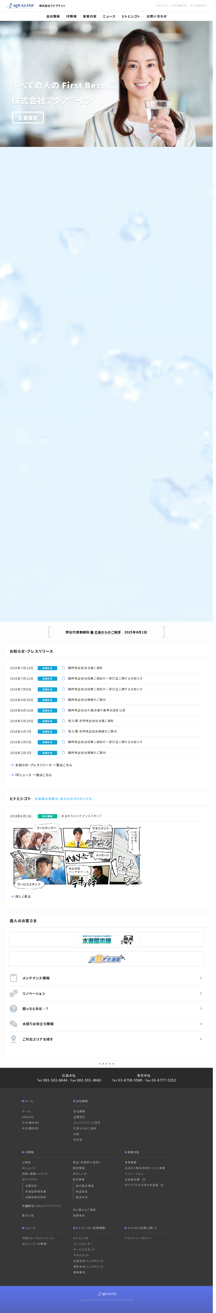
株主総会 (82, 1191)
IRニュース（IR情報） (35, 1244)
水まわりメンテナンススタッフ (81, 816)
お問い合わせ (157, 16)
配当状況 (82, 1197)
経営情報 (79, 1168)
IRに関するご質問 (84, 1210)
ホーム (26, 1111)
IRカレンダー (81, 1174)
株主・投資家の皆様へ (87, 1162)
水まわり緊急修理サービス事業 (145, 1168)
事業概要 (131, 1162)
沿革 (76, 1134)
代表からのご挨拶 (84, 1128)
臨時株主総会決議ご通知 (85, 668)
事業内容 (90, 16)
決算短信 (31, 1186)
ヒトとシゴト (131, 16)
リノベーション (134, 1174)
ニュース (109, 16)
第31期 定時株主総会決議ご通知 (91, 721)
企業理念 (28, 117)
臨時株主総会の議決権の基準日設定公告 (97, 710)
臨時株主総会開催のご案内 (87, 699)
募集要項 (79, 1272)
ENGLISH (28, 1117)
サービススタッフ (84, 1249)
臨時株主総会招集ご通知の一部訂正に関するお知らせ (105, 678)
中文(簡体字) (30, 1128)
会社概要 (79, 1111)
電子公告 (28, 1215)
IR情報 (71, 16)
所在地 (77, 1140)
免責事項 (79, 1215)
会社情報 (53, 16)
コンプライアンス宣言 (87, 1123)
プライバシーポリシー (138, 1238)
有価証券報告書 (35, 1191)
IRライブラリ (30, 1179)
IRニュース (29, 1168)
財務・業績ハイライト (35, 1174)
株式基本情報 (85, 1186)
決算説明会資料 (35, 1197)
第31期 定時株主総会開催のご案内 (92, 731)
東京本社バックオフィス (88, 1266)
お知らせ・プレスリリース (38, 1238)
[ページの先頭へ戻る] (202, 1285)
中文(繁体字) (30, 1123)
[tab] (99, 1063)
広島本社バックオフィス (88, 1261)
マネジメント (81, 1255)
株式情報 (79, 1179)
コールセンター (83, 1244)
